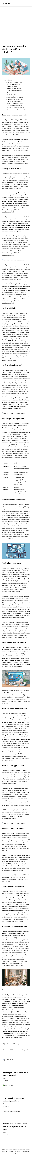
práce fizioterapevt (13, 647)
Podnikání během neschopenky (15, 103)
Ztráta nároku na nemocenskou (15, 93)
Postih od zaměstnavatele (13, 95)
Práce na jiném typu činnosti (14, 101)
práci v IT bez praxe (22, 790)
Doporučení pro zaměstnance (14, 105)
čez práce (16, 572)
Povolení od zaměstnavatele (14, 88)
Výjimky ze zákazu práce (13, 84)
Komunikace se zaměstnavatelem (15, 107)
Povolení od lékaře (12, 86)
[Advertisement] (16, 23)
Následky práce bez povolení (14, 90)
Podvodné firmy (6, 3)
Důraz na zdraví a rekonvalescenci (16, 109)
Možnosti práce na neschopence (15, 97)
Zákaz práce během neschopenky (15, 82)
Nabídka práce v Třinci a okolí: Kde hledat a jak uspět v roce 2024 (15, 1126)
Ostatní (28, 1050)
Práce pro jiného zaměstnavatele (15, 99)
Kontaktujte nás (17, 1044)
